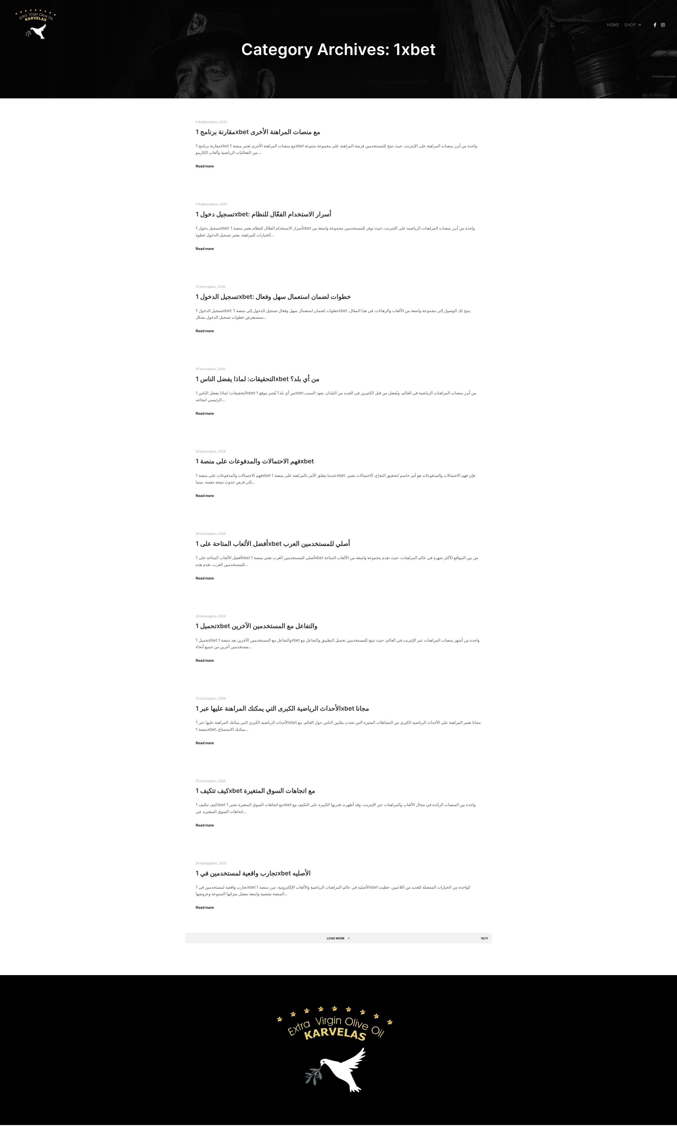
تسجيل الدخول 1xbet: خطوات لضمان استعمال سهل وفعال (273, 296)
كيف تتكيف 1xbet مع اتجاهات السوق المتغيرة (255, 790)
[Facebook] (655, 24)
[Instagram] (663, 24)
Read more (205, 166)
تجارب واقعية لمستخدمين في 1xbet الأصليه (253, 873)
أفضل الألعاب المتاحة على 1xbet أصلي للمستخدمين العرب (273, 543)
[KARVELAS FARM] (37, 25)
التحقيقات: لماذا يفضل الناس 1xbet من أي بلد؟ (257, 379)
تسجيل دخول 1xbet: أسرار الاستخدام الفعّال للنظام (263, 214)
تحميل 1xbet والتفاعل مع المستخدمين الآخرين (257, 626)
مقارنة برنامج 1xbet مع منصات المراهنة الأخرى (258, 132)
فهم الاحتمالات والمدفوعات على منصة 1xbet (255, 461)
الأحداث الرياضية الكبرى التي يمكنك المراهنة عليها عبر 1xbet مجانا (282, 708)
